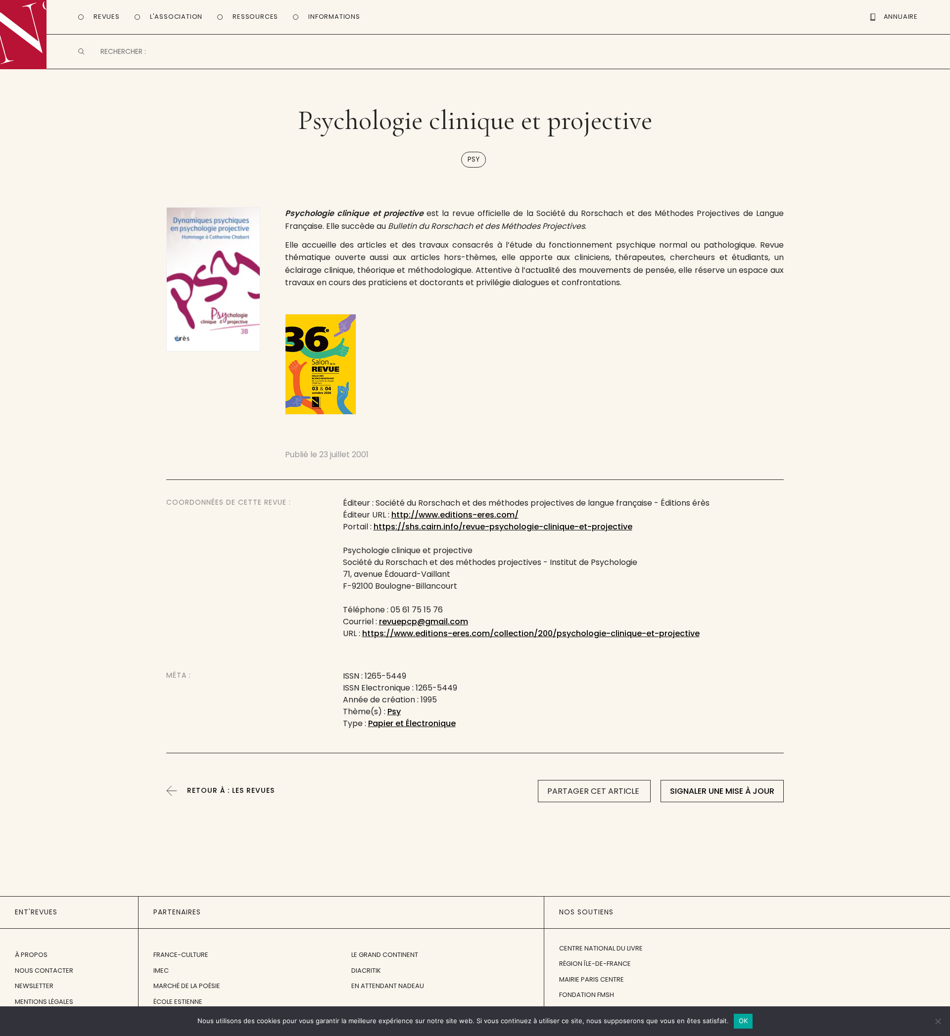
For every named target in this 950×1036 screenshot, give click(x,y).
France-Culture (180, 954)
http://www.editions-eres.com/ (455, 514)
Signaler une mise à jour (722, 791)
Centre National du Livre (601, 948)
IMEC (161, 970)
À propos (31, 954)
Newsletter (34, 986)
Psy (473, 159)
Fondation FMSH (586, 994)
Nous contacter (44, 970)
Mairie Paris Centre (591, 979)
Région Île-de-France (595, 963)
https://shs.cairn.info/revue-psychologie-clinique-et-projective (503, 526)
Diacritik (366, 970)
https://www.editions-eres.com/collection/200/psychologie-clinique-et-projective (531, 633)
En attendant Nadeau (387, 986)
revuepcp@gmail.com (423, 621)
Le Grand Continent (384, 954)
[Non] (938, 1021)
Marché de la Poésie (186, 986)
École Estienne (177, 1001)
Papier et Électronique (412, 723)
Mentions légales (44, 1001)
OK (743, 1021)
